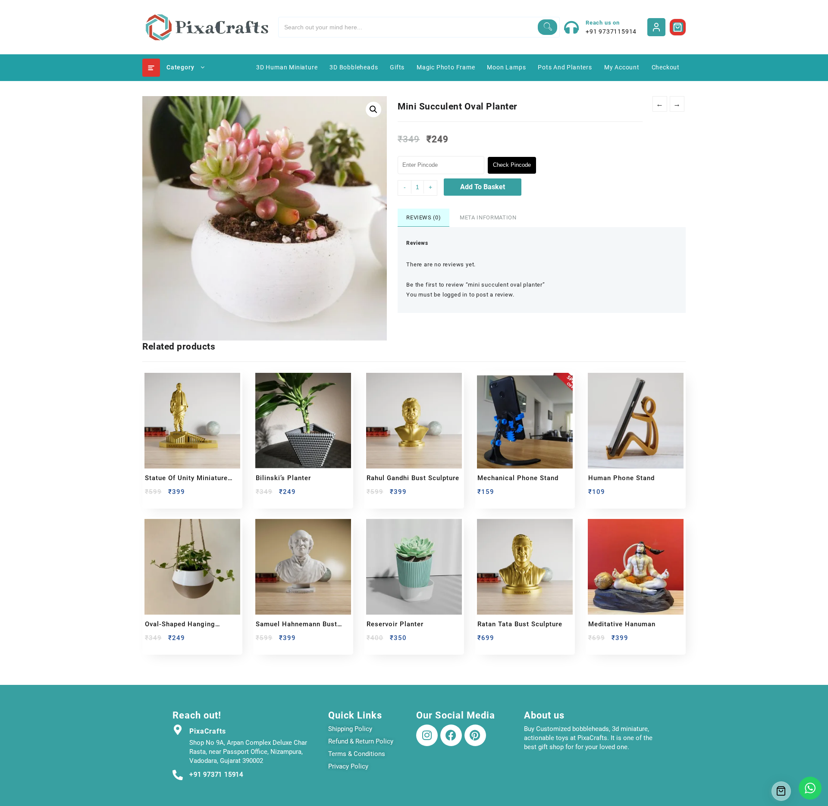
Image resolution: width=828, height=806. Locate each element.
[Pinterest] (475, 735)
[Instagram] (427, 735)
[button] (373, 109)
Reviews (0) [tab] (423, 217)
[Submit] (548, 27)
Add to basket (482, 187)
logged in (454, 294)
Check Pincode (512, 165)
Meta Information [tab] (488, 217)
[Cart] (678, 27)
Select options (152, 495)
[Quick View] (169, 495)
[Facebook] (451, 735)
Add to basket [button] (263, 495)
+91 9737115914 (611, 31)
